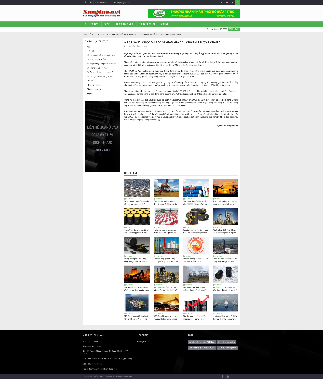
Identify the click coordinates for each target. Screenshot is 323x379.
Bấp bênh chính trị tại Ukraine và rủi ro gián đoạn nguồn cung (136, 288)
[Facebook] (85, 2)
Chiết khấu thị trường (226, 342)
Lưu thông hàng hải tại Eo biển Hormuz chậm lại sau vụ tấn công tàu (225, 317)
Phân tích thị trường (98, 59)
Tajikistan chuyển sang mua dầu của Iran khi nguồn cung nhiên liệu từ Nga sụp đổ (165, 231)
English (164, 24)
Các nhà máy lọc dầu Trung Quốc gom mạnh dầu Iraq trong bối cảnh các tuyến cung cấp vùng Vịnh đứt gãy (166, 260)
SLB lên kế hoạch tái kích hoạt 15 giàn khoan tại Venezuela (136, 317)
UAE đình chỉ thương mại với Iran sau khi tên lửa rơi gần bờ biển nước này (165, 317)
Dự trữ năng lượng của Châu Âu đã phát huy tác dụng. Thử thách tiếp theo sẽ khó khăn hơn (137, 202)
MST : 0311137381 (91, 341)
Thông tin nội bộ (147, 24)
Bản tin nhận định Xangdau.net (201, 348)
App (88, 46)
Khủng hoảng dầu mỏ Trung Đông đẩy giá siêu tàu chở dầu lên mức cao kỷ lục (136, 260)
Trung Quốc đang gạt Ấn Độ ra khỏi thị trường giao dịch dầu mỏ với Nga (136, 231)
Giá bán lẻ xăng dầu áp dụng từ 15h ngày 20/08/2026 (195, 260)
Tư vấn (106, 24)
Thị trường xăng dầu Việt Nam (102, 55)
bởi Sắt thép (130, 46)
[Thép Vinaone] (194, 13)
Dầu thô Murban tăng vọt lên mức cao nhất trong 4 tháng (194, 317)
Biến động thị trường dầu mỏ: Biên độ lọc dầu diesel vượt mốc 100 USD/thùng (225, 288)
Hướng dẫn (141, 341)
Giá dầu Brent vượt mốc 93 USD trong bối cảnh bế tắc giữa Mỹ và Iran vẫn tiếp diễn (195, 231)
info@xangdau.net (122, 2)
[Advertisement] (102, 209)
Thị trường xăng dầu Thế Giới (103, 63)
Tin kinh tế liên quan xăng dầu (102, 72)
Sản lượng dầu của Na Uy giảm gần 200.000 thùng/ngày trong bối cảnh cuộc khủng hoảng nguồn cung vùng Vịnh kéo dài (195, 202)
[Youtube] (90, 2)
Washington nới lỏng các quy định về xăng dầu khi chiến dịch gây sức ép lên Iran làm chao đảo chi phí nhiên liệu (166, 202)
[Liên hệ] (221, 2)
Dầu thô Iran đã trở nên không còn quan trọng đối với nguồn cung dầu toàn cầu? (224, 231)
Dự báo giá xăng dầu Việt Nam (201, 342)
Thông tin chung (124, 24)
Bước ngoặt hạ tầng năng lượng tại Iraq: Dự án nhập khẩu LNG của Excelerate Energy (166, 288)
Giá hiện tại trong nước (227, 348)
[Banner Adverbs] (102, 136)
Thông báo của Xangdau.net (101, 76)
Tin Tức (94, 24)
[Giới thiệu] (227, 2)
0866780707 (103, 2)
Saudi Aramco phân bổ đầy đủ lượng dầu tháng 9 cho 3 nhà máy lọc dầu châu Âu (225, 260)
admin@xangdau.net (93, 346)
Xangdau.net (109, 376)
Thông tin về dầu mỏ (98, 68)
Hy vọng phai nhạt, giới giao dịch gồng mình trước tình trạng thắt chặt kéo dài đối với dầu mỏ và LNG (225, 202)
